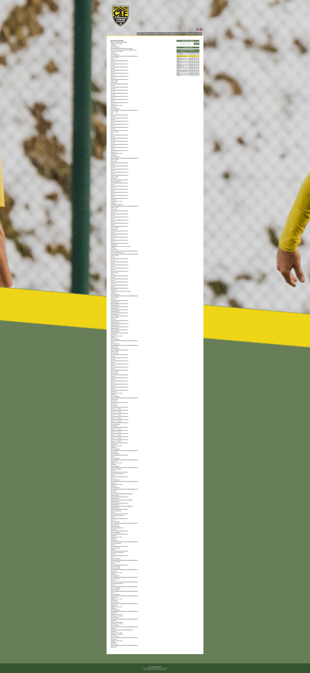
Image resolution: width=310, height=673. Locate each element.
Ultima (112, 48)
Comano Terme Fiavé (181, 56)
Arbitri (131, 50)
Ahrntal (178, 72)
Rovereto (179, 57)
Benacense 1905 (180, 66)
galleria (165, 34)
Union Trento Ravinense (182, 71)
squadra (156, 34)
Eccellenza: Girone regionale (187, 50)
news (139, 34)
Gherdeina (179, 75)
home (199, 34)
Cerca (134, 50)
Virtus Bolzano (180, 53)
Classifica (122, 48)
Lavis (178, 69)
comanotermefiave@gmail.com (159, 669)
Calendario (117, 48)
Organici (130, 48)
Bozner (178, 60)
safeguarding (190, 34)
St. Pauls (178, 68)
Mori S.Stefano (180, 59)
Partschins (179, 65)
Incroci (126, 48)
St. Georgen (179, 62)
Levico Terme (180, 54)
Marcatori (135, 56)
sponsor (173, 34)
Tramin (178, 63)
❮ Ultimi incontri (115, 50)
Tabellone (122, 531)
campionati (147, 34)
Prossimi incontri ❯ (124, 50)
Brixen (178, 74)
